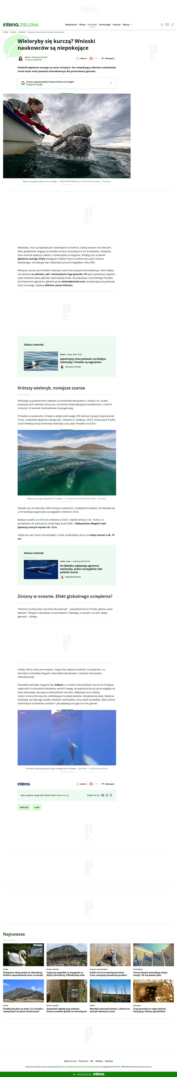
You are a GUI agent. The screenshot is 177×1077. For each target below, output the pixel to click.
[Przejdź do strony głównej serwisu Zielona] (29, 25)
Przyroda (22, 32)
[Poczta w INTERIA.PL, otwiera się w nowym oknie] (167, 24)
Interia (5, 32)
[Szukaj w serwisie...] (162, 24)
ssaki (36, 807)
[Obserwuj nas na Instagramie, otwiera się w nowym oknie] (107, 795)
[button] (71, 24)
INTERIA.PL (116, 1067)
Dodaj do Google (48, 84)
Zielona (13, 32)
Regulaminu (60, 1067)
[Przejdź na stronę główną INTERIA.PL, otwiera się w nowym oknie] (11, 25)
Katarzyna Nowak (39, 57)
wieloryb (43, 519)
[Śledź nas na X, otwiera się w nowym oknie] (111, 795)
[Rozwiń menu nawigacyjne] (172, 24)
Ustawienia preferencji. (93, 1067)
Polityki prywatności (76, 1067)
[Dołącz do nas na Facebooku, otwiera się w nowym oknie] (103, 795)
